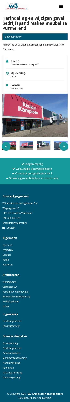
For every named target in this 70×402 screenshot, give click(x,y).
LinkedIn (10, 227)
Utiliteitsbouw (9, 286)
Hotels (5, 306)
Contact (6, 254)
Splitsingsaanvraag (12, 372)
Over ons (7, 245)
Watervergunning (11, 377)
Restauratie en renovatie (15, 291)
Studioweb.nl (44, 397)
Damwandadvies (11, 353)
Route (5, 259)
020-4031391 (14, 217)
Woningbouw (9, 281)
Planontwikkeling (11, 362)
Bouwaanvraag (10, 343)
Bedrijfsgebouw (10, 301)
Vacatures (7, 264)
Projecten (7, 249)
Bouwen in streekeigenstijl (16, 296)
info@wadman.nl (18, 222)
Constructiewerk (11, 325)
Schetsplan (8, 367)
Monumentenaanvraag (14, 357)
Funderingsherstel (11, 321)
